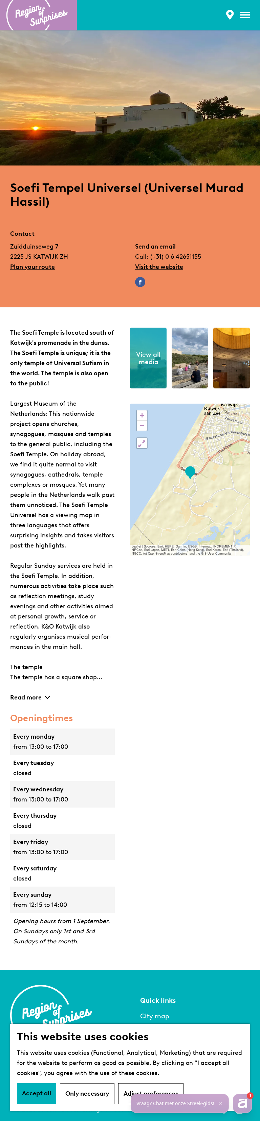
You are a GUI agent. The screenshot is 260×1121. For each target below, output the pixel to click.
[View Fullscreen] (142, 443)
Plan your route (32, 267)
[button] (190, 473)
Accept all (36, 1093)
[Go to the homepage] (38, 15)
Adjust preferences (151, 1093)
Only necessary (87, 1093)
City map (154, 1016)
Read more (26, 697)
